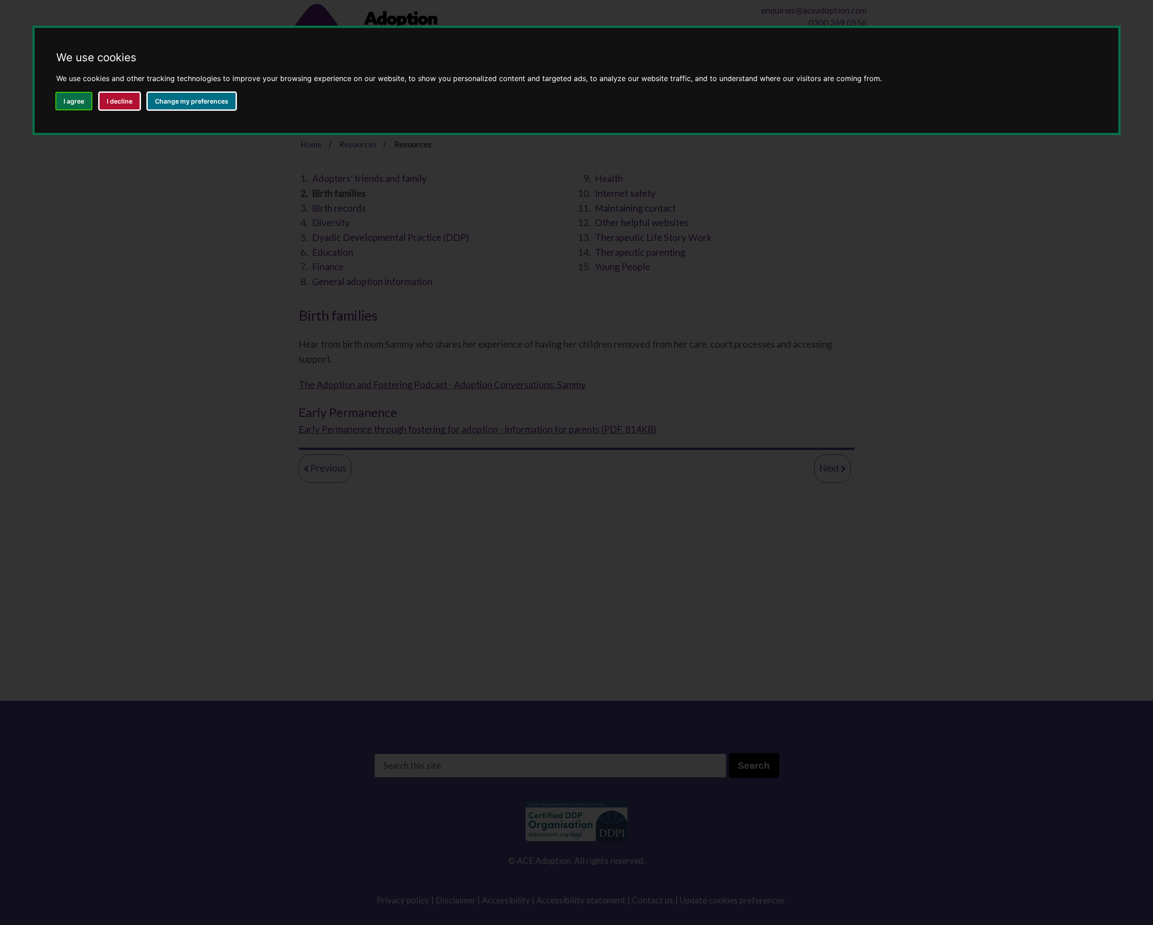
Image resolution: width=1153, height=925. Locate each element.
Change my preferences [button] (191, 101)
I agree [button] (74, 101)
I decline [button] (119, 101)
